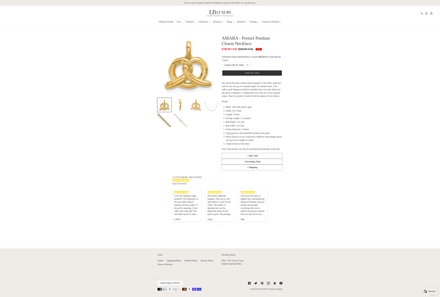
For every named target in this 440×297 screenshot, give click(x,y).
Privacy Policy (207, 260)
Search (160, 260)
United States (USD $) (169, 283)
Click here (230, 133)
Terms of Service (165, 264)
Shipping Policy (174, 260)
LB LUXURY (261, 289)
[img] (221, 180)
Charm (225, 60)
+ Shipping (252, 167)
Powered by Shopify (275, 289)
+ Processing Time (252, 161)
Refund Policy (191, 260)
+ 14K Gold (252, 156)
